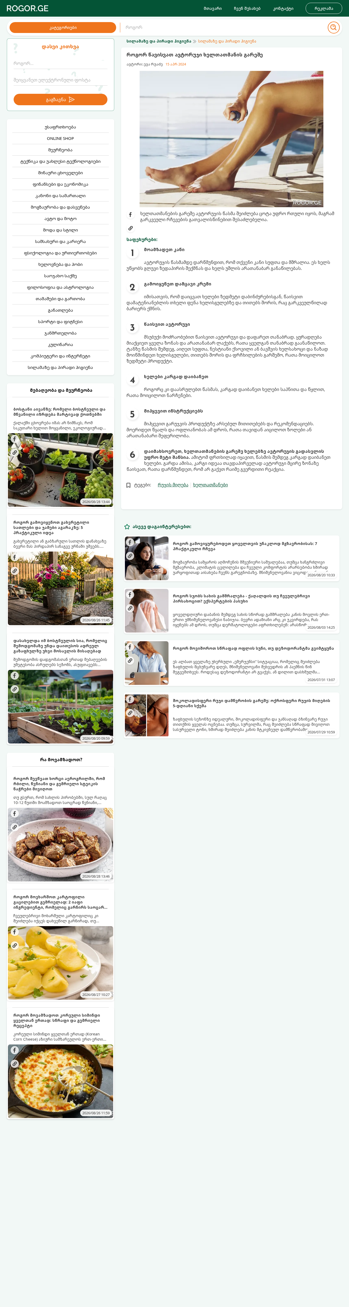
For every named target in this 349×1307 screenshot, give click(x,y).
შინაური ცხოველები (60, 172)
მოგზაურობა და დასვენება (60, 207)
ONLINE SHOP (60, 138)
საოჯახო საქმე (60, 275)
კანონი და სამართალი (60, 195)
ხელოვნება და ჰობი (60, 264)
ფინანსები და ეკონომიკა (60, 184)
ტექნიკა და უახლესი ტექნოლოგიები (60, 161)
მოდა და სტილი (60, 230)
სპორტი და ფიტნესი (60, 321)
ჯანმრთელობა (60, 333)
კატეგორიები (63, 27)
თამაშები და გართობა (60, 298)
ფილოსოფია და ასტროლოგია (60, 287)
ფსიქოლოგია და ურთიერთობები (60, 252)
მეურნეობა (60, 149)
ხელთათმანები (210, 485)
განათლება (60, 310)
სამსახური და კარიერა (60, 241)
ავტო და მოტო (60, 218)
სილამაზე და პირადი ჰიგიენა (60, 367)
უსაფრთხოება (60, 127)
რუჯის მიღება (173, 485)
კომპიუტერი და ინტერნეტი (60, 356)
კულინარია (60, 344)
